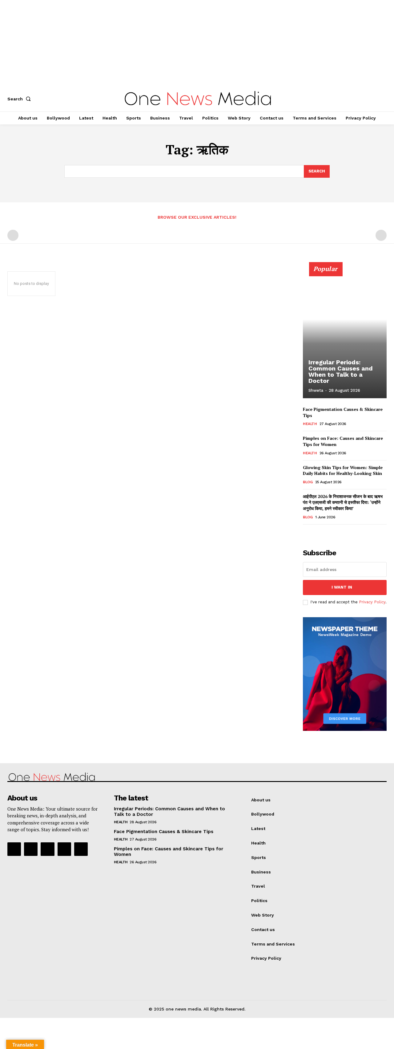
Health (310, 424)
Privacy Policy (372, 602)
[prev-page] (12, 235)
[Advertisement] (184, 43)
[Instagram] (31, 849)
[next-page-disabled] (381, 235)
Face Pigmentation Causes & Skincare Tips (163, 831)
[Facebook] (14, 849)
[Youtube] (81, 849)
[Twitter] (64, 849)
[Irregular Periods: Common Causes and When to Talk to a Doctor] (345, 333)
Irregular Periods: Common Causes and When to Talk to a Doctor (340, 371)
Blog (307, 482)
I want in (342, 587)
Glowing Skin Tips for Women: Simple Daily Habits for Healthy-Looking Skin (343, 470)
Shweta (315, 390)
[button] (20, 98)
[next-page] (316, 533)
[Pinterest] (47, 849)
